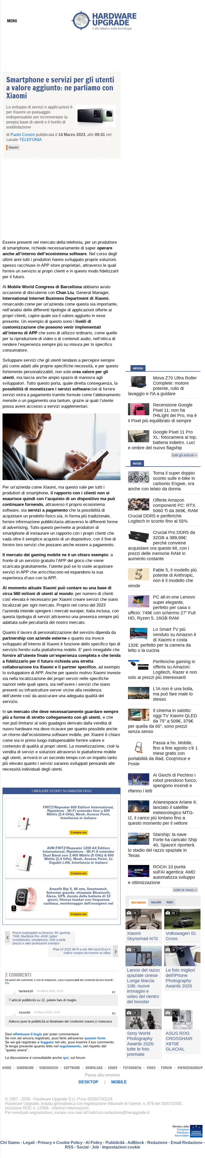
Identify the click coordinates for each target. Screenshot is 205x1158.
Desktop (88, 1082)
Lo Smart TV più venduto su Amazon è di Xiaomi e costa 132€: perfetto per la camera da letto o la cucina (162, 640)
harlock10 (26, 991)
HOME (6, 1067)
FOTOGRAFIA (132, 1067)
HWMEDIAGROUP (190, 1067)
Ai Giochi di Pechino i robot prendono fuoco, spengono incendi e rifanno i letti (162, 783)
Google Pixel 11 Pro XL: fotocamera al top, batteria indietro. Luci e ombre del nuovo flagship (162, 439)
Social (82, 1147)
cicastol (24, 1012)
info (7, 982)
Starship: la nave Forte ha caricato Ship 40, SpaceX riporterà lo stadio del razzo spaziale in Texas (162, 845)
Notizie (137, 464)
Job (95, 1147)
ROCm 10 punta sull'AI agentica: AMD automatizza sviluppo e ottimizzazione (161, 874)
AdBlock (136, 1142)
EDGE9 (113, 1067)
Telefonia (30, 139)
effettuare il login (27, 1034)
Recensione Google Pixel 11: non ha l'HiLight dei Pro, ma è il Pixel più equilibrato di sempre (162, 412)
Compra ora (78, 832)
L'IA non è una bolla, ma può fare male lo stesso (173, 694)
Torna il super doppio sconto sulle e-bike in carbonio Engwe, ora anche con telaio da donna (161, 481)
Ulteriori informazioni (70, 1108)
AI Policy (94, 1142)
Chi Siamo (10, 1142)
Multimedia (138, 903)
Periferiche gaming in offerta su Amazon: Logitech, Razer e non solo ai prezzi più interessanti (162, 669)
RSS (69, 1147)
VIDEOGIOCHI (48, 1067)
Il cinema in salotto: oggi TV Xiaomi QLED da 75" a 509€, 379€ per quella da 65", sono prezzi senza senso (162, 721)
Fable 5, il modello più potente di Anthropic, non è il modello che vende (162, 577)
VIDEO (151, 1067)
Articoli (138, 368)
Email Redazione (186, 1142)
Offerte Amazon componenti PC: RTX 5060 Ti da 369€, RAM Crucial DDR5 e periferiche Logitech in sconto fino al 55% (163, 511)
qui (65, 1058)
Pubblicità (115, 1142)
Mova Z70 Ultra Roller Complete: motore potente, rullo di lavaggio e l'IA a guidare (162, 385)
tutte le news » (185, 890)
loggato (47, 1042)
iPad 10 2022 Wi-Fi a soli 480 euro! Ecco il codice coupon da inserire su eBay (81, 951)
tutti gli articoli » (184, 455)
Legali (28, 1142)
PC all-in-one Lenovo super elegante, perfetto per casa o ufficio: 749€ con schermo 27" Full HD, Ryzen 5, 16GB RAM (162, 608)
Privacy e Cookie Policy (60, 1142)
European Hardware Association (182, 1132)
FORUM (166, 1067)
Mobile (119, 1082)
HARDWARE (25, 1067)
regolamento (70, 1046)
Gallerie (156, 902)
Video (169, 902)
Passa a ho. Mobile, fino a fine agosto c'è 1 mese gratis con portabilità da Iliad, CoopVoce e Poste (163, 753)
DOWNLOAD (94, 1067)
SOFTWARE (72, 1067)
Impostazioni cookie (121, 1147)
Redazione (157, 1142)
